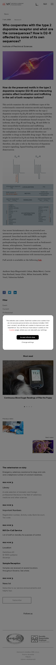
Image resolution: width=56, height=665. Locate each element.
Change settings (28, 342)
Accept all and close (27, 337)
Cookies (12, 330)
